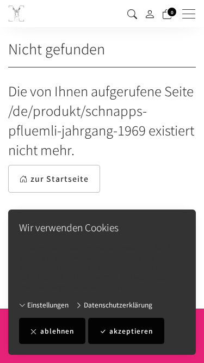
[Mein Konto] (149, 14)
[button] (132, 14)
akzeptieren (131, 330)
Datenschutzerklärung (117, 304)
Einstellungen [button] (47, 304)
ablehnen (57, 330)
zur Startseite (59, 178)
